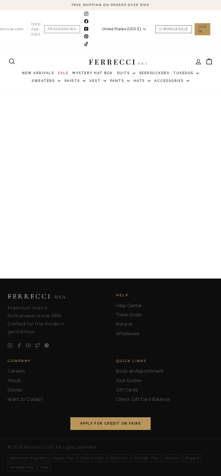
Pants (118, 81)
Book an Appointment (140, 371)
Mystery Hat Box (92, 73)
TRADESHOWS (62, 29)
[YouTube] (28, 345)
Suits (124, 73)
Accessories (169, 81)
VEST (95, 81)
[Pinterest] (46, 345)
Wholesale (175, 29)
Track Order (129, 314)
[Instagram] (10, 345)
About (14, 380)
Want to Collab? (25, 399)
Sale (63, 73)
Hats (140, 81)
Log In (202, 29)
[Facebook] (19, 345)
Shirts (73, 81)
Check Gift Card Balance (143, 399)
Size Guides (129, 380)
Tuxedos (184, 73)
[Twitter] (37, 345)
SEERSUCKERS (154, 73)
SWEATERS (44, 81)
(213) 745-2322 (36, 29)
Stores (15, 389)
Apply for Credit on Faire (110, 423)
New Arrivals (38, 73)
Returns (124, 324)
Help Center (129, 305)
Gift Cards (127, 389)
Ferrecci (37, 296)
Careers (16, 371)
